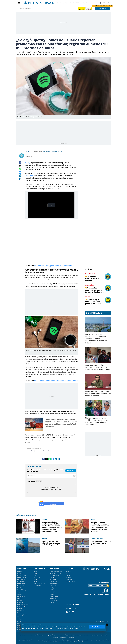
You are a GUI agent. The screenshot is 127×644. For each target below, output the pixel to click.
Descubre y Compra (56, 571)
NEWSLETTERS (76, 3)
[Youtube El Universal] (76, 609)
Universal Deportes (23, 604)
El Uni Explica (21, 581)
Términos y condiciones (60, 637)
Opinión (89, 269)
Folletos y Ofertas (55, 573)
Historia (86, 635)
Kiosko (87, 297)
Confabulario (21, 610)
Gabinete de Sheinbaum (21, 584)
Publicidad (66, 635)
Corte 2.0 (20, 573)
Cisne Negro (37, 585)
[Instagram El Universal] (67, 612)
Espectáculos (21, 606)
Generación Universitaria (53, 582)
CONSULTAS (85, 3)
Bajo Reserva (90, 273)
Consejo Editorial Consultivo (36, 635)
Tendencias (20, 612)
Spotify (31, 450)
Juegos (52, 594)
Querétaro (69, 579)
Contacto (71, 637)
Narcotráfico (21, 596)
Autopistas (37, 581)
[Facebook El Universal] (70, 609)
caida (37, 450)
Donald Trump (21, 590)
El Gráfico (53, 585)
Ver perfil (29, 156)
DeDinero (52, 590)
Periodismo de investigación (21, 578)
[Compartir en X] (20, 166)
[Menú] (19, 3)
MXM (57, 3)
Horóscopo (53, 598)
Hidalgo (68, 577)
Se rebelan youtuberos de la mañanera (92, 278)
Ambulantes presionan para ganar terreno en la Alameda (94, 290)
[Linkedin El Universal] (73, 612)
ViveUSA (52, 592)
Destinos (36, 579)
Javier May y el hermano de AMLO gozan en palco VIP (93, 301)
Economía (28, 151)
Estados (19, 594)
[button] (102, 8)
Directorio (23, 635)
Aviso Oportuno (54, 575)
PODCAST (68, 3)
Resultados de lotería (54, 601)
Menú (19, 621)
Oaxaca (68, 573)
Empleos (52, 577)
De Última (37, 577)
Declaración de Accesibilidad (98, 635)
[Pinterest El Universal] (70, 612)
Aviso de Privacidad (76, 635)
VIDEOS (62, 3)
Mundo (19, 587)
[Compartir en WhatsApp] (20, 169)
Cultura (19, 608)
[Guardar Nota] (20, 179)
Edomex (68, 571)
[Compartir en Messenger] (20, 172)
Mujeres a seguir (22, 575)
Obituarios (53, 579)
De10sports (53, 587)
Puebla (68, 575)
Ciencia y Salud (22, 615)
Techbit (19, 619)
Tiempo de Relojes (39, 583)
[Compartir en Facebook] (20, 162)
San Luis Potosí (70, 581)
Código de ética (50, 635)
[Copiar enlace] (20, 175)
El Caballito (89, 285)
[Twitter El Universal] (73, 609)
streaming (46, 450)
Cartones (20, 600)
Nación (19, 571)
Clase (35, 571)
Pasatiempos (54, 596)
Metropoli (20, 592)
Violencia (59, 635)
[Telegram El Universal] (67, 609)
